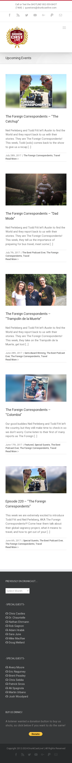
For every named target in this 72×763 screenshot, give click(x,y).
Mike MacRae (16, 638)
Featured (29, 445)
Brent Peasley (16, 675)
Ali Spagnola (16, 688)
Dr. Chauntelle (16, 617)
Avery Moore (16, 667)
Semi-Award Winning (35, 353)
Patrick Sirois (16, 684)
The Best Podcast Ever (33, 252)
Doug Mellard (16, 642)
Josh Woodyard (18, 696)
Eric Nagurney (16, 671)
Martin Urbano (17, 692)
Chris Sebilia (16, 680)
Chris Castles (16, 613)
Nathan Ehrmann (18, 622)
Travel (57, 155)
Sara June (14, 634)
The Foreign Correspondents (38, 155)
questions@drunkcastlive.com (40, 7)
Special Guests (42, 445)
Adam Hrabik (16, 630)
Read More (11, 159)
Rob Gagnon (16, 626)
